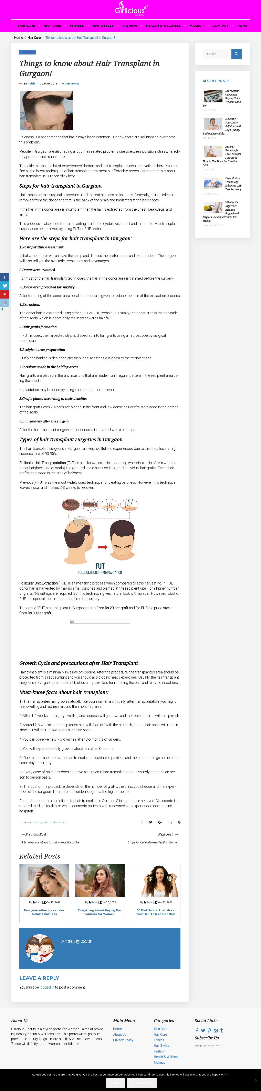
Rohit (31, 83)
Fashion (129, 25)
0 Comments (70, 83)
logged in (47, 987)
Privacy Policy (123, 1040)
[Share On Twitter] (4, 285)
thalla (38, 902)
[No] (256, 1080)
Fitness (77, 25)
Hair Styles (103, 25)
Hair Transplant (54, 822)
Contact (220, 25)
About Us (119, 1035)
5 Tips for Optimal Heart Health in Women (153, 842)
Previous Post (35, 834)
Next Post (166, 834)
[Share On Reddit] (4, 303)
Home (242, 25)
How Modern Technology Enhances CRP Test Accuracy (233, 184)
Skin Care (26, 25)
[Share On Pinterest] (4, 294)
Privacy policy (142, 1082)
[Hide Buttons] (2, 310)
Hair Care (52, 25)
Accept (115, 1082)
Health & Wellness (163, 25)
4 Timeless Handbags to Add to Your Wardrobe (50, 842)
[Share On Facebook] (4, 277)
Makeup (197, 25)
